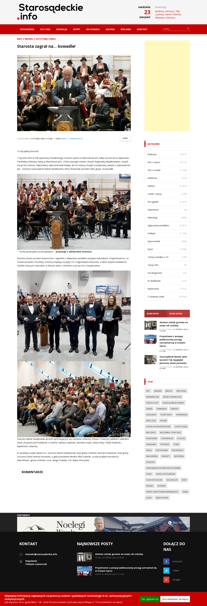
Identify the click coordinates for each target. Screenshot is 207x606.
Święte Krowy (162, 498)
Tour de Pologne (154, 480)
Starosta (150, 462)
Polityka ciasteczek (36, 564)
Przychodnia (162, 450)
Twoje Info (153, 265)
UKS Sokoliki (172, 480)
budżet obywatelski (172, 397)
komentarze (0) (76, 139)
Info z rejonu (25, 38)
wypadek (161, 486)
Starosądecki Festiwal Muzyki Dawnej (163, 468)
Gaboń (149, 409)
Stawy (149, 474)
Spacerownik (154, 241)
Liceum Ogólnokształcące (158, 426)
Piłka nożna (151, 438)
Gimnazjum (161, 409)
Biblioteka (181, 391)
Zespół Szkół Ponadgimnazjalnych (162, 492)
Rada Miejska (151, 456)
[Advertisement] (167, 86)
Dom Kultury (152, 403)
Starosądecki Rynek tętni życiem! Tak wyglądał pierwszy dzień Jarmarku (173, 360)
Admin (63, 139)
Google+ (176, 579)
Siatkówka (179, 456)
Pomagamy (151, 444)
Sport (76, 29)
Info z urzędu (154, 170)
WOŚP (184, 480)
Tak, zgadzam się (149, 599)
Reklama (126, 29)
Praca (149, 450)
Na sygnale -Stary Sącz (170, 432)
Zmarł (185, 492)
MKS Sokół (151, 432)
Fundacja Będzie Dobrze (173, 403)
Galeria (110, 29)
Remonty (166, 456)
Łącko (149, 498)
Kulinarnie (152, 178)
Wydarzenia (27, 29)
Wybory (149, 486)
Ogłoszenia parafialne (158, 225)
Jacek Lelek (151, 420)
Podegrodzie (167, 438)
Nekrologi (152, 217)
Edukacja (61, 29)
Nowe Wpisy (153, 313)
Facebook (177, 561)
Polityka (151, 233)
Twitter (175, 570)
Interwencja (181, 414)
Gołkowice (151, 414)
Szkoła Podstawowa (165, 474)
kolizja (163, 420)
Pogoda (181, 438)
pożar (176, 444)
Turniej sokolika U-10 (158, 257)
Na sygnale (93, 29)
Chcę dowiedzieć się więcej (175, 599)
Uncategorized (155, 272)
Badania (157, 391)
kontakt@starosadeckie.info (41, 554)
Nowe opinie (175, 313)
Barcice (169, 391)
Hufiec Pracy (166, 414)
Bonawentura (152, 397)
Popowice (164, 444)
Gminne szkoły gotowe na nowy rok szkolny (119, 554)
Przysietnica (177, 450)
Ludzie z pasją (155, 193)
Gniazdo (174, 409)
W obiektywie (154, 280)
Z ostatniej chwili (45, 38)
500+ (148, 391)
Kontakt (142, 29)
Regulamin (31, 560)
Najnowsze (153, 209)
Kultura (45, 29)
